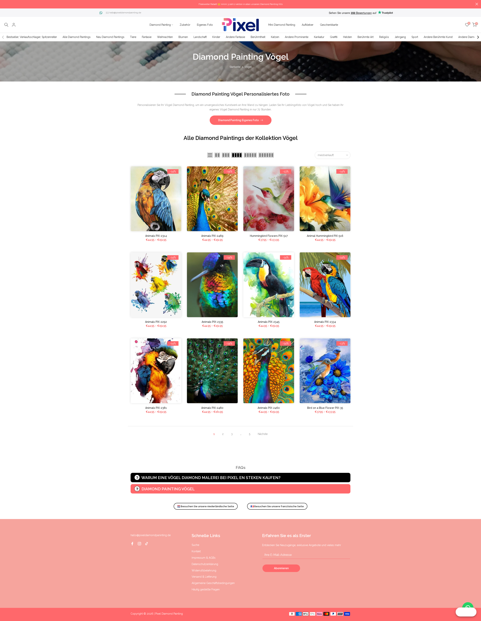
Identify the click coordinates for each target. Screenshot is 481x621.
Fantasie (146, 36)
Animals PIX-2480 (212, 407)
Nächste (263, 433)
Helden (347, 36)
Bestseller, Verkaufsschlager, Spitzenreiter (32, 36)
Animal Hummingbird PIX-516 (325, 235)
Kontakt (196, 551)
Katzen (275, 36)
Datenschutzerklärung (205, 564)
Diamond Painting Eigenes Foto (238, 120)
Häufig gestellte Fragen (206, 589)
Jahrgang (400, 36)
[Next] (478, 37)
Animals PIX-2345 (269, 321)
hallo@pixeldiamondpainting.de (125, 12)
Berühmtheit (258, 36)
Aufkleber (307, 24)
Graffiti (333, 36)
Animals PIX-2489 (212, 235)
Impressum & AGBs (204, 557)
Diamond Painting (160, 24)
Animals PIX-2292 (156, 321)
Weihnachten (165, 36)
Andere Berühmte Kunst (438, 36)
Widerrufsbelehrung (204, 570)
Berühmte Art (366, 36)
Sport (414, 36)
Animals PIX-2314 (156, 235)
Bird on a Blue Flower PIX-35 (325, 407)
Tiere (133, 36)
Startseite (234, 66)
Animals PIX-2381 (156, 407)
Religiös (384, 36)
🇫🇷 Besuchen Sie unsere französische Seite (277, 506)
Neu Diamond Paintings (110, 36)
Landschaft (200, 36)
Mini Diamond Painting (281, 24)
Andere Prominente (296, 36)
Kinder (216, 36)
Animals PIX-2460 (269, 407)
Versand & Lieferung (204, 576)
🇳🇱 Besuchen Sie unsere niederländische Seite (205, 506)
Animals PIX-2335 (212, 321)
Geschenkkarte (329, 24)
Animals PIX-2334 (325, 321)
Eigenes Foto (205, 24)
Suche (195, 544)
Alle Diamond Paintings (77, 36)
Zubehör (185, 24)
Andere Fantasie (235, 36)
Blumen (183, 36)
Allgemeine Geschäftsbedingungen (213, 583)
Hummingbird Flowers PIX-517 (269, 235)
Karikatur (319, 36)
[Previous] (3, 37)
